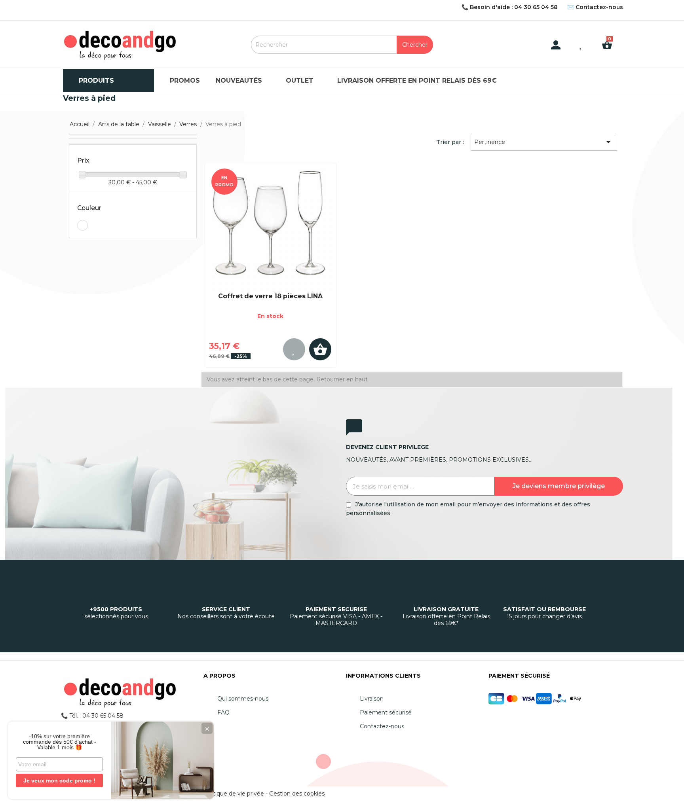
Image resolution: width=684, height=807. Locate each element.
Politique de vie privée (233, 793)
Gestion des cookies (297, 793)
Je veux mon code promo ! (59, 780)
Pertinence (543, 142)
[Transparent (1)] (82, 225)
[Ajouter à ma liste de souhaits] (294, 349)
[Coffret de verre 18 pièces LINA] (270, 228)
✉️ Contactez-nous (595, 7)
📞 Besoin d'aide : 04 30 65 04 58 (510, 7)
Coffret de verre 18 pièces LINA (270, 296)
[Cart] (609, 39)
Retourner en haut (342, 379)
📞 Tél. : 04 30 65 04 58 (92, 715)
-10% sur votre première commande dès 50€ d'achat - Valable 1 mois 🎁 (59, 741)
